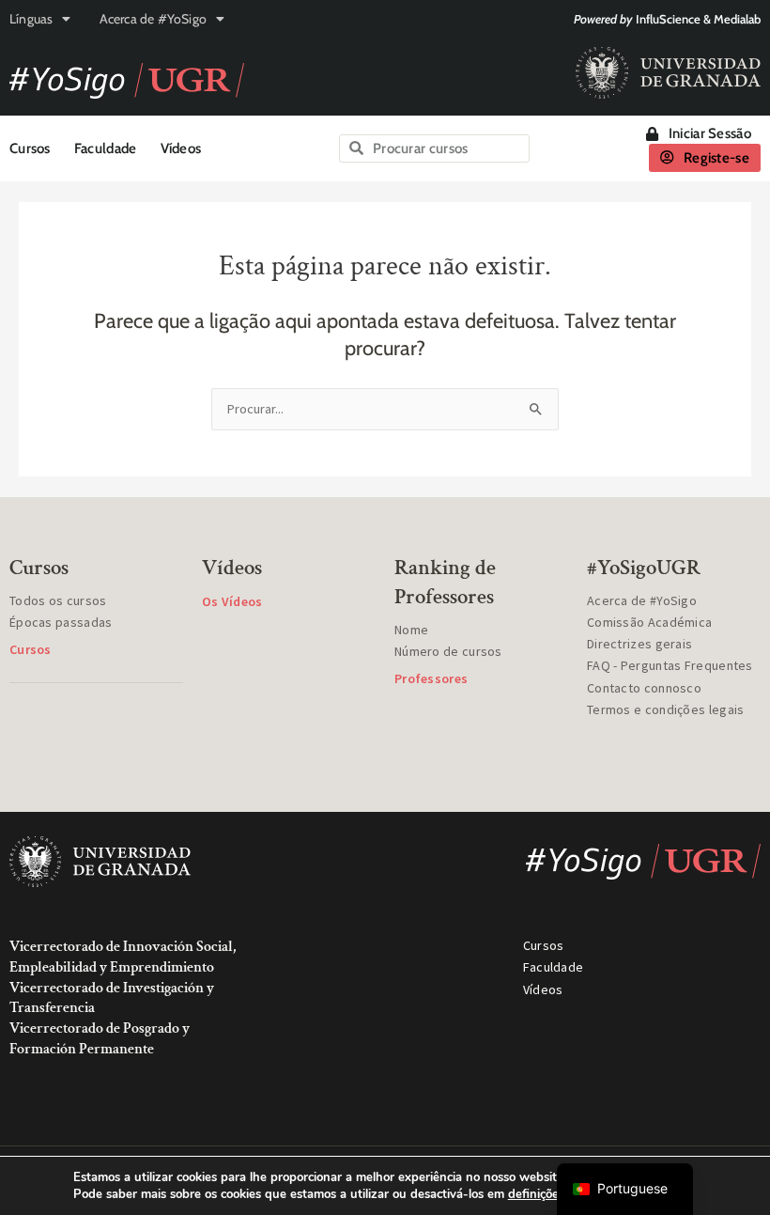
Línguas (31, 18)
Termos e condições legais (666, 709)
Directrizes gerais (639, 643)
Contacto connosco (644, 687)
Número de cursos (448, 651)
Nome (411, 629)
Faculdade (105, 148)
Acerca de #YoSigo (153, 18)
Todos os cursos (58, 600)
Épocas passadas (61, 622)
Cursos (30, 148)
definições (536, 1194)
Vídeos (181, 148)
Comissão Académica (649, 622)
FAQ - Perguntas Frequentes (670, 665)
